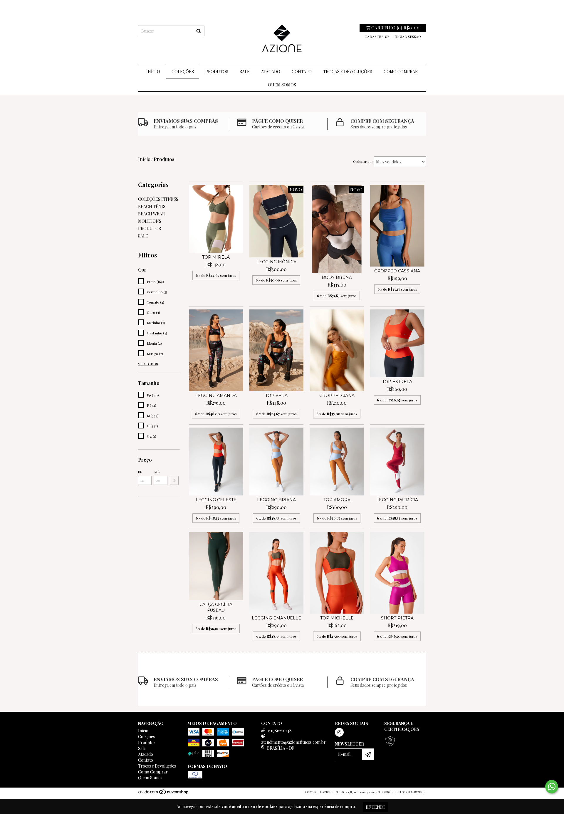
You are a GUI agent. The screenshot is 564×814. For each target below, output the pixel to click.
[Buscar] (198, 31)
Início (153, 71)
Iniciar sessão (407, 36)
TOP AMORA (336, 500)
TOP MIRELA (216, 257)
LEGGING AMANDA (216, 395)
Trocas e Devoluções (347, 71)
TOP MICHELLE (337, 618)
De (140, 472)
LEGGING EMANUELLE (276, 618)
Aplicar (174, 480)
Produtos (216, 71)
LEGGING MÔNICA (276, 261)
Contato (302, 71)
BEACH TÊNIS (151, 206)
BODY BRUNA (337, 277)
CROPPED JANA (337, 395)
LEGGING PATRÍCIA (397, 500)
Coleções (183, 71)
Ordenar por (363, 161)
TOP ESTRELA (397, 381)
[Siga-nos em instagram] (339, 732)
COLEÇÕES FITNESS (158, 199)
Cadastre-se (377, 36)
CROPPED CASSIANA (397, 271)
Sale (245, 71)
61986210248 (280, 730)
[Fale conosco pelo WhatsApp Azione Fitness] (551, 786)
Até (157, 472)
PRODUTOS (149, 228)
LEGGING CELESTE (216, 500)
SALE (143, 236)
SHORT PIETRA (397, 618)
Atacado (270, 71)
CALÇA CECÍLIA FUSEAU (215, 607)
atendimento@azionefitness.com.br (293, 742)
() (395, 28)
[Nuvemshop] (163, 793)
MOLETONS (149, 221)
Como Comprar (401, 71)
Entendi (375, 807)
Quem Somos (282, 85)
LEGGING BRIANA (276, 500)
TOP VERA (276, 395)
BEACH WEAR (151, 214)
